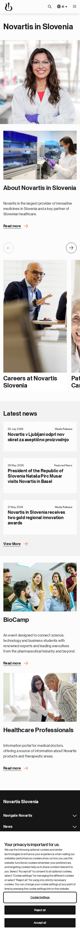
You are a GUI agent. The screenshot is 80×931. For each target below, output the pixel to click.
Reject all (40, 910)
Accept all (40, 922)
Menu (74, 6)
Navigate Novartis (75, 816)
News (75, 827)
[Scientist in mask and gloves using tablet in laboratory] (40, 155)
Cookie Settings (40, 897)
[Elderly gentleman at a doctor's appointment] (40, 697)
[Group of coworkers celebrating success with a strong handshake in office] (40, 587)
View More (12, 544)
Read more (12, 226)
